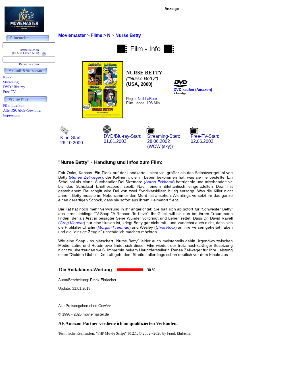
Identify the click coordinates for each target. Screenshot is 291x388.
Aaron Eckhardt (159, 182)
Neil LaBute (147, 99)
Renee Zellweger (85, 177)
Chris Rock (165, 227)
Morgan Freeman (113, 227)
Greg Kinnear (72, 222)
